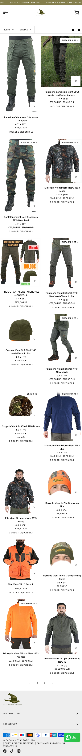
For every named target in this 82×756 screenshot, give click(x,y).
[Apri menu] (8, 12)
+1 (36, 307)
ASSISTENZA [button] (10, 724)
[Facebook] (4, 751)
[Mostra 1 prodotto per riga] (73, 29)
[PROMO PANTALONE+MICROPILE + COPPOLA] (20, 262)
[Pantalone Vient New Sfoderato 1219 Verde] (20, 74)
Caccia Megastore (17, 740)
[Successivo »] (52, 683)
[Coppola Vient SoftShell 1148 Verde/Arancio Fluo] (20, 330)
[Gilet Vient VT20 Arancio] (20, 560)
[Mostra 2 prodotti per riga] (79, 29)
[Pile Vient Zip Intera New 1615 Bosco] (20, 490)
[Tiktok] (11, 751)
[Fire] (33, 665)
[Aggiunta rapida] (34, 106)
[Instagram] (19, 751)
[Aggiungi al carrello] (34, 339)
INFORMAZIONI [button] (11, 713)
